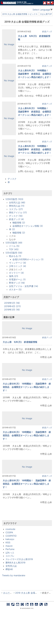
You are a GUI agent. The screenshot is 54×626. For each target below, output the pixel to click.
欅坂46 (9, 569)
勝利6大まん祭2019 (15, 562)
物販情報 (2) (18, 222)
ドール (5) (14, 246)
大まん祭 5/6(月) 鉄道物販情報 (20, 342)
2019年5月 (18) (12, 302)
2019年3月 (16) (12, 309)
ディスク (12, 178)
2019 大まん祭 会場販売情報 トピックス (20, 14)
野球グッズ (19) (17, 282)
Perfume (10, 549)
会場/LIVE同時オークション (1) (27, 259)
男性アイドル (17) (18, 212)
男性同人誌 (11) (16, 205)
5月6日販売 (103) (14, 199)
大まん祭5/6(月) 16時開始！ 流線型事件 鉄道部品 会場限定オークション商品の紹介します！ (34, 74)
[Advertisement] (27, 514)
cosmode (10, 529)
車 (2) (12, 229)
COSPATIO (11, 535)
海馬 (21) (13, 276)
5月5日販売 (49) (14, 242)
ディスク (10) (16, 215)
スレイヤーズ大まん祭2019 (19, 559)
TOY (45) (14, 249)
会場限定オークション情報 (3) (27, 226)
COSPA (9, 532)
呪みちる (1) (15, 256)
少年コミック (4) (17, 266)
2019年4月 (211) (12, 306)
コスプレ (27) (16, 209)
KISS (8, 542)
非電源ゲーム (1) (17, 279)
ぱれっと (10, 552)
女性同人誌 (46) (17, 202)
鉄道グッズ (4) (16, 219)
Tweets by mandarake (13, 575)
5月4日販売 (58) (14, 252)
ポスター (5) (15, 289)
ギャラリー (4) (16, 272)
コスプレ (10, 555)
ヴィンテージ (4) (17, 262)
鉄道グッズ (47, 31)
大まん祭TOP (46, 14)
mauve (9, 545)
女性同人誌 (11, 566)
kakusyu (10, 539)
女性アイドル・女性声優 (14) (23, 286)
